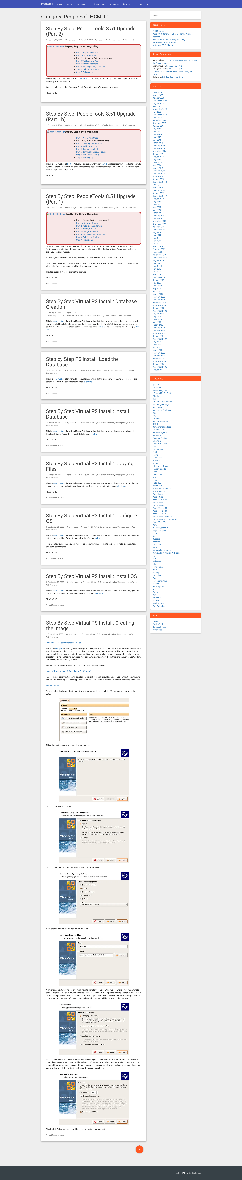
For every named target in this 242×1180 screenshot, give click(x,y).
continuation (59, 321)
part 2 (104, 164)
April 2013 (157, 185)
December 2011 (159, 221)
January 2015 (159, 148)
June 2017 (157, 131)
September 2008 (160, 311)
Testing (156, 572)
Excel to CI (157, 441)
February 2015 (159, 145)
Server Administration (88, 315)
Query (155, 536)
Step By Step (142, 4)
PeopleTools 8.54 (160, 514)
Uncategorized (114, 40)
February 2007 (159, 353)
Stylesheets (157, 561)
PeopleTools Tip (159, 522)
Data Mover (158, 435)
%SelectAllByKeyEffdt (162, 393)
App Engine (157, 407)
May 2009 (157, 288)
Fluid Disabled (159, 31)
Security (156, 547)
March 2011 (158, 246)
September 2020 (160, 109)
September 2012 (160, 196)
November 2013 (159, 176)
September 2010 (160, 257)
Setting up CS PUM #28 (163, 45)
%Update (156, 399)
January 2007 (159, 356)
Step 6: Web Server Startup (87, 69)
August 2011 (158, 232)
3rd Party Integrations (162, 401)
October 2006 (158, 364)
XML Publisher (159, 606)
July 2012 (157, 201)
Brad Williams (194, 1173)
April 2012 (157, 210)
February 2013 (159, 190)
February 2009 (159, 297)
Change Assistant (160, 421)
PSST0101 (47, 4)
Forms (155, 455)
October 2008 (158, 308)
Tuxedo (156, 584)
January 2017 (159, 134)
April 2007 (157, 347)
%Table (156, 396)
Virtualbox (157, 598)
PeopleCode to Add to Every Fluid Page (169, 39)
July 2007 (157, 342)
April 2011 (157, 243)
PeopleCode (57, 315)
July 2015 (157, 137)
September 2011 (160, 229)
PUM (155, 533)
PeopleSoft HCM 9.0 (89, 40)
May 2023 (157, 106)
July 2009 (157, 283)
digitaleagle (71, 40)
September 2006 (160, 367)
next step (102, 327)
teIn (154, 564)
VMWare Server (52, 685)
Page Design (158, 494)
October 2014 (158, 154)
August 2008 (158, 314)
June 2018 (157, 117)
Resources (157, 544)
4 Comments (130, 125)
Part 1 (70, 164)
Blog (50, 315)
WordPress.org (159, 630)
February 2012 (159, 215)
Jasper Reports (159, 469)
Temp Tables (158, 567)
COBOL (156, 424)
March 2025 (158, 95)
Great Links (157, 458)
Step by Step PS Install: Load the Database (82, 362)
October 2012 (158, 193)
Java (155, 472)
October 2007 (158, 336)
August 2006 (158, 370)
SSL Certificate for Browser (164, 42)
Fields (155, 446)
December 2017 (159, 120)
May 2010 (157, 269)
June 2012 (157, 204)
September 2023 (160, 101)
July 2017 (157, 129)
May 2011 (157, 241)
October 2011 (158, 227)
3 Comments (130, 40)
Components (158, 429)
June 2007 (157, 344)
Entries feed (158, 624)
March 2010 (158, 274)
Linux (155, 480)
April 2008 (157, 322)
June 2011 (157, 238)
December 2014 (159, 151)
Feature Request (160, 443)
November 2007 (159, 333)
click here (88, 382)
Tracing (156, 578)
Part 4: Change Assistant (87, 64)
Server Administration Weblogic (166, 553)
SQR (154, 558)
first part (59, 648)
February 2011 (159, 249)
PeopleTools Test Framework (165, 519)
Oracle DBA (157, 486)
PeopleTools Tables (98, 4)
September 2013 (160, 182)
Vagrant (156, 592)
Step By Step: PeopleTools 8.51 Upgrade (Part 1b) (91, 116)
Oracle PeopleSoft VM (162, 488)
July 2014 (157, 159)
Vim (154, 595)
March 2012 (158, 213)
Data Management (161, 432)
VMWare (113, 315)
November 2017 (159, 123)
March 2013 (158, 187)
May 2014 (157, 165)
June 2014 (157, 162)
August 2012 (158, 199)
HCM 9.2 (156, 460)
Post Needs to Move (56, 445)
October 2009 (158, 280)
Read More (51, 93)
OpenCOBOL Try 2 (174, 66)
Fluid (155, 452)
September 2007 (160, 339)
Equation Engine (160, 438)
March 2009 (158, 294)
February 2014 (159, 171)
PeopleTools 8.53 (160, 511)
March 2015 (158, 143)
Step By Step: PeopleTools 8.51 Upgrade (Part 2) (91, 31)
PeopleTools (103, 40)
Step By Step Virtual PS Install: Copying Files (89, 466)
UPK (154, 589)
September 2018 (160, 115)
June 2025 (157, 92)
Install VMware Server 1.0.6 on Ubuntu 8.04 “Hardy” (68, 671)
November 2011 (159, 224)
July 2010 (157, 263)
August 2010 (158, 260)
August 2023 (158, 103)
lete (154, 477)
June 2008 (157, 319)
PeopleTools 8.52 (160, 508)
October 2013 (158, 179)
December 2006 (159, 358)
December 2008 (159, 302)
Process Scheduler (160, 528)
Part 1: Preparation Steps (87, 52)
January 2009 (159, 300)
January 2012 (159, 218)
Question (156, 539)
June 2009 (157, 285)
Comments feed (159, 627)
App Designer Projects (162, 404)
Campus (156, 418)
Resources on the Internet (121, 4)
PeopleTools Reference (162, 516)
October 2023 (158, 98)
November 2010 (159, 255)
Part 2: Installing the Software (89, 143)
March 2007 (158, 350)
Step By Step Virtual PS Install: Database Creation (91, 304)
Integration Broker (160, 466)
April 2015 (157, 140)
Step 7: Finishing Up (84, 72)
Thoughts (157, 575)
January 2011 (159, 252)
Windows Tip (158, 603)
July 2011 (157, 235)
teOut (155, 570)
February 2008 (159, 328)
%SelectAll (157, 387)
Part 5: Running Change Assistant (91, 66)
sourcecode (52, 283)
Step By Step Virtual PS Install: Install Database (87, 414)
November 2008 (159, 305)
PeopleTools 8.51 (160, 505)
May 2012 (157, 207)
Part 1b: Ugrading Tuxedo (87, 55)
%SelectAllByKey (160, 390)
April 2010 (157, 271)
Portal (155, 525)
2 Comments (53, 425)
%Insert (156, 385)
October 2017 (158, 126)
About (69, 4)
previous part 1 (84, 78)
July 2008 (157, 316)
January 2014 (159, 173)
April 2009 (157, 291)
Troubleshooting (160, 581)
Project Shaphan (160, 530)
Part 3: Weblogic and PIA (87, 61)
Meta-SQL (157, 483)
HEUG (155, 463)
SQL (154, 556)
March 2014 (158, 168)
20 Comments (130, 207)
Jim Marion (157, 71)
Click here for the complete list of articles (63, 643)
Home (59, 4)
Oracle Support (159, 491)
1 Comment (52, 530)
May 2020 (157, 112)
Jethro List (80, 4)
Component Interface (162, 427)
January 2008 (159, 330)
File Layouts (158, 449)
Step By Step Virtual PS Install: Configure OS (91, 518)
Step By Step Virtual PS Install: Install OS (91, 576)
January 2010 (159, 277)
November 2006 (159, 361)
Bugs (155, 415)
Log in (155, 621)
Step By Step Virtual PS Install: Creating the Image (90, 625)
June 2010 (157, 266)
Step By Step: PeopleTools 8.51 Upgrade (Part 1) (91, 199)
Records (156, 542)
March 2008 (158, 325)
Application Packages (162, 410)
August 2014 (158, 157)
